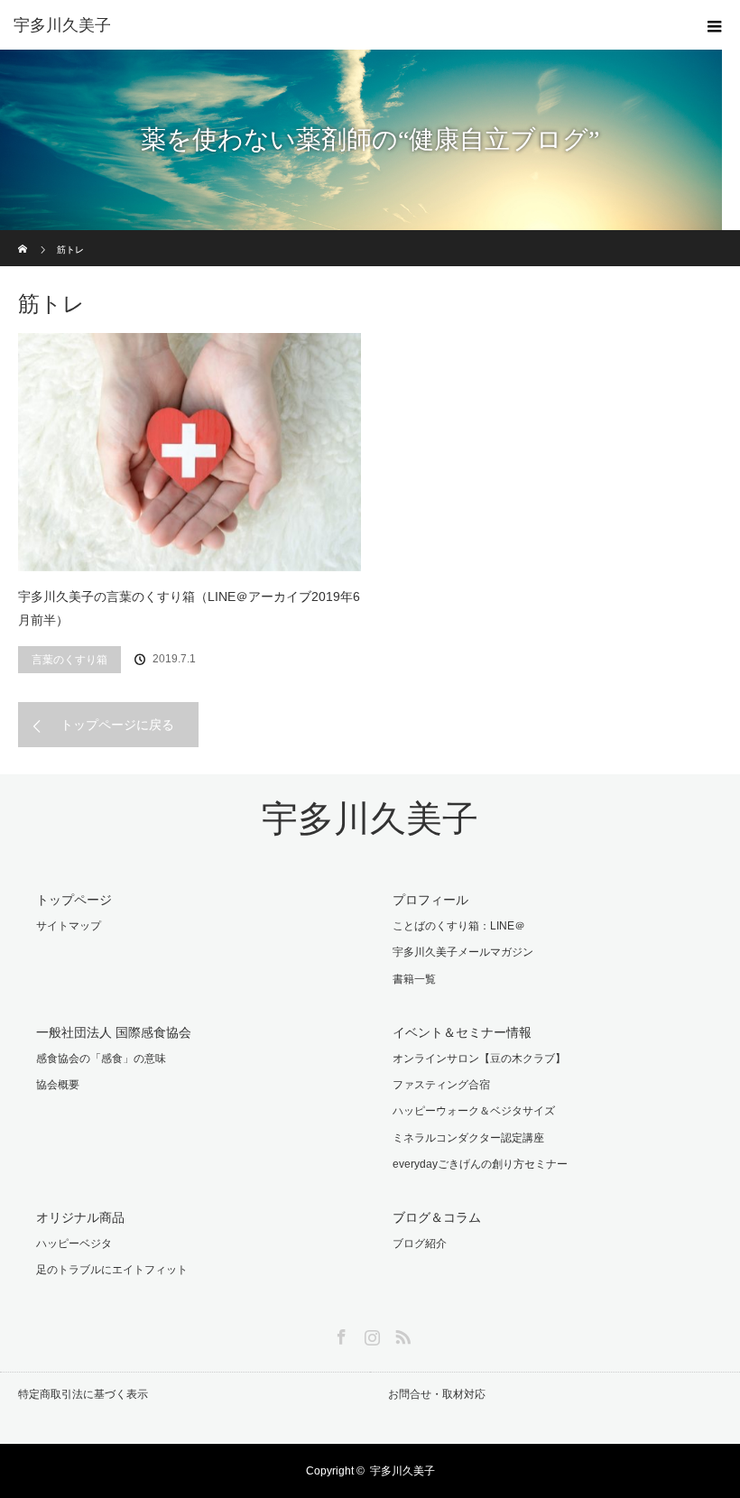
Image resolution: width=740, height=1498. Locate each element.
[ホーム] (24, 237)
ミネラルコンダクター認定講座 (468, 1138)
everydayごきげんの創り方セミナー (480, 1164)
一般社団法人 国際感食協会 (113, 1032)
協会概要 (57, 1084)
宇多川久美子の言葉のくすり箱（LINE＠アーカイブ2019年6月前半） (189, 608)
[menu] (714, 25)
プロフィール (430, 899)
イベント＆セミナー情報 (462, 1032)
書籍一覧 (414, 979)
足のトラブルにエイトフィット (112, 1269)
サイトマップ (68, 926)
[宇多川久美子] (343, 25)
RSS (400, 1333)
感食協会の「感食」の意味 (101, 1058)
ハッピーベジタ (74, 1243)
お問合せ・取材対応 (437, 1394)
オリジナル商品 (80, 1217)
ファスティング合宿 (441, 1084)
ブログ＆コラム (437, 1217)
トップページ (74, 899)
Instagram (370, 1333)
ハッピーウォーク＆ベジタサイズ (474, 1111)
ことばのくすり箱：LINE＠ (459, 926)
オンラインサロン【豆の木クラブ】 (479, 1058)
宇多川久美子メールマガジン (463, 952)
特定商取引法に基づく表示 (83, 1394)
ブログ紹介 (420, 1243)
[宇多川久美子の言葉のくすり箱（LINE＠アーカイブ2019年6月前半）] (189, 452)
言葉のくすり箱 (69, 659)
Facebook (339, 1333)
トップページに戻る (117, 724)
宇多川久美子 (370, 819)
